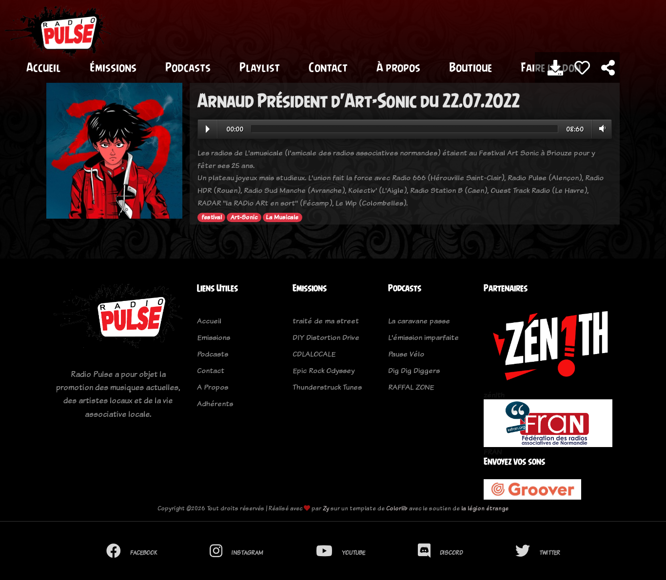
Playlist (259, 67)
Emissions (213, 337)
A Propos (212, 387)
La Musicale (282, 217)
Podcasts (188, 67)
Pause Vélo (406, 354)
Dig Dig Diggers (414, 370)
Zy (326, 508)
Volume (600, 128)
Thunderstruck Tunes (327, 387)
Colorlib (397, 508)
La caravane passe (419, 321)
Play (208, 129)
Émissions (113, 67)
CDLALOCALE (314, 354)
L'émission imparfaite (423, 337)
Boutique (470, 67)
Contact (328, 67)
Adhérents (215, 403)
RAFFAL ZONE (411, 387)
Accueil (43, 67)
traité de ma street (326, 321)
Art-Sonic (244, 217)
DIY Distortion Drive (326, 337)
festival (211, 217)
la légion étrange (485, 508)
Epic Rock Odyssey (323, 370)
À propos (398, 67)
